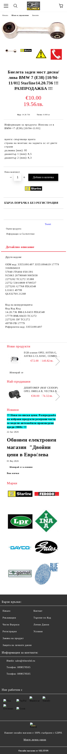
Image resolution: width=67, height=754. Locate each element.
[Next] (56, 361)
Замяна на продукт (13, 638)
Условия (38, 631)
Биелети (35, 15)
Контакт (38, 611)
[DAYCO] (20, 548)
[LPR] (20, 522)
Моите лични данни (35, 739)
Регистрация (9, 631)
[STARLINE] (20, 494)
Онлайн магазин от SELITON (33, 751)
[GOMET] (20, 574)
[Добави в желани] (58, 172)
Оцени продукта (13, 229)
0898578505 (23, 667)
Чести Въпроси (11, 624)
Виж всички (13, 473)
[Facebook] (6, 681)
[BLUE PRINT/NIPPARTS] (47, 574)
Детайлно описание (20, 247)
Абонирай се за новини (21, 467)
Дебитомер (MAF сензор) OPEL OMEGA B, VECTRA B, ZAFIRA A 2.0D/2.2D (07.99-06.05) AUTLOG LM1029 (41, 390)
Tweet (48, 224)
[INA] (47, 522)
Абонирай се (16, 372)
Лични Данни (41, 624)
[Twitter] (13, 681)
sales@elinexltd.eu (25, 661)
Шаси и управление (20, 15)
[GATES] (47, 548)
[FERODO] (47, 494)
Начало (5, 15)
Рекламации (9, 617)
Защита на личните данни (17, 645)
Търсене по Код (42, 617)
